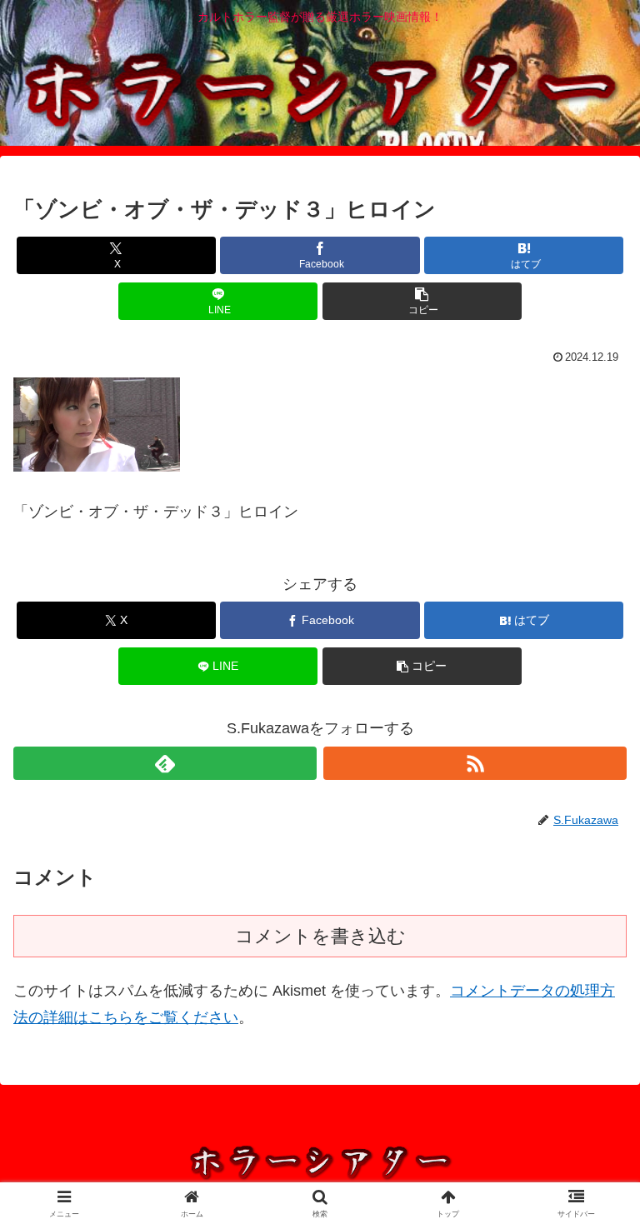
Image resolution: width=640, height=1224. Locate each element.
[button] (422, 301)
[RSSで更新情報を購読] (475, 763)
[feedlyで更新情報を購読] (165, 763)
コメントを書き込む (320, 936)
